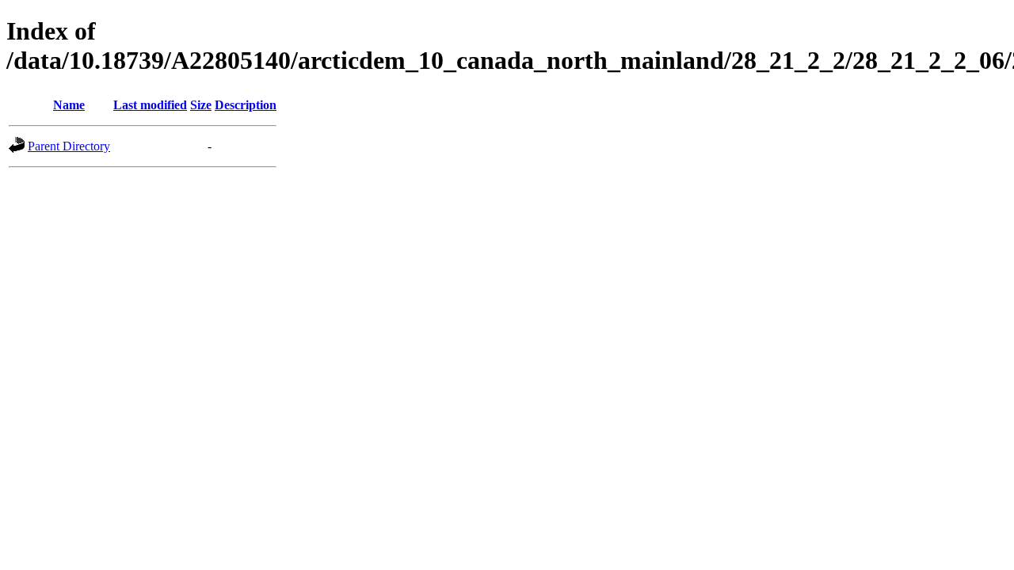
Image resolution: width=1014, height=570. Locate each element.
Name (69, 105)
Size (201, 105)
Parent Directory (69, 146)
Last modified (150, 105)
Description (245, 105)
